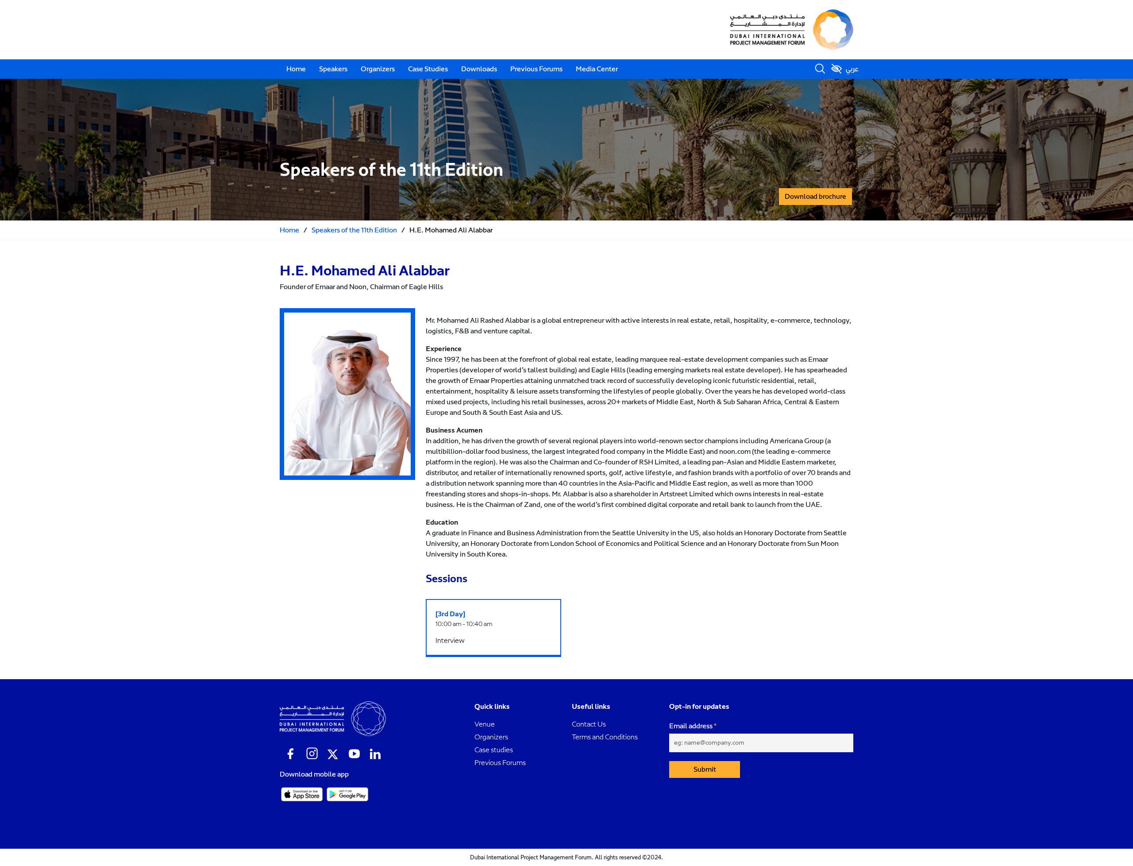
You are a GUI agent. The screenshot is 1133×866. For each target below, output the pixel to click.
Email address (691, 726)
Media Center (597, 69)
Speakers (333, 69)
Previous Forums (536, 69)
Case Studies (428, 69)
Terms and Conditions (605, 736)
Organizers (378, 69)
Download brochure (815, 196)
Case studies (493, 749)
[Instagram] (311, 754)
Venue (484, 724)
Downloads (479, 69)
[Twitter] (332, 754)
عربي (852, 69)
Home (296, 69)
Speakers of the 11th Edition (354, 230)
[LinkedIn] (375, 754)
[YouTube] (354, 754)
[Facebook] (290, 754)
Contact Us (589, 724)
